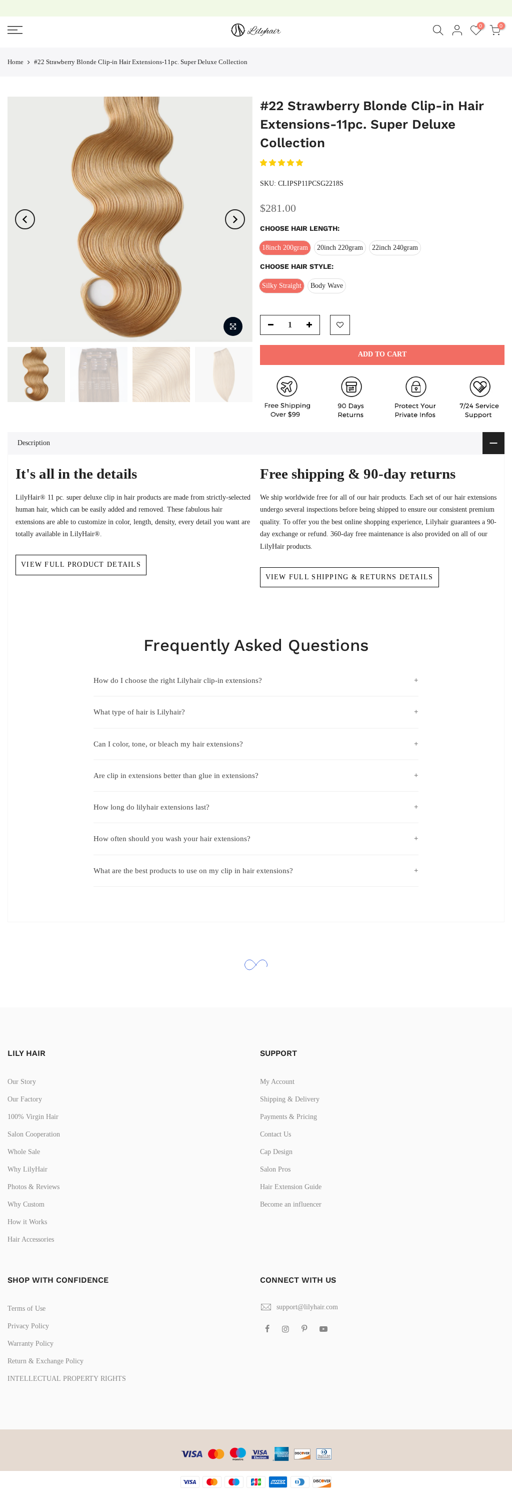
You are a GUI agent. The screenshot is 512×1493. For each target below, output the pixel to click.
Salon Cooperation (34, 1134)
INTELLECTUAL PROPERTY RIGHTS (67, 1378)
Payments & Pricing (288, 1117)
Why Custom (26, 1204)
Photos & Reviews (34, 1187)
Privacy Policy (28, 1326)
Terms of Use (27, 1308)
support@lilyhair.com (307, 1307)
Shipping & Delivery (290, 1099)
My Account (277, 1081)
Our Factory (25, 1099)
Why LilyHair (28, 1169)
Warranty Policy (31, 1343)
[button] (282, 163)
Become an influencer (291, 1204)
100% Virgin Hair (33, 1117)
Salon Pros (275, 1169)
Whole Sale (24, 1152)
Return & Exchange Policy (46, 1361)
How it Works (27, 1222)
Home (16, 62)
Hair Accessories (31, 1239)
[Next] (235, 219)
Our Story (22, 1081)
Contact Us (275, 1134)
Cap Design (276, 1152)
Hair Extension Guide (291, 1187)
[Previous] (25, 219)
